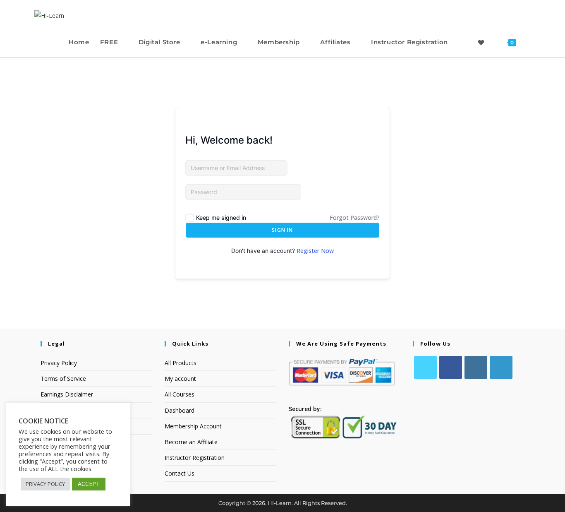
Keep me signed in (221, 217)
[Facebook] (450, 367)
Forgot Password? (355, 217)
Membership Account (193, 426)
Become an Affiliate (191, 442)
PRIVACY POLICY (45, 484)
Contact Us (179, 473)
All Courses (179, 394)
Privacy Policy (59, 363)
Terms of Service (63, 378)
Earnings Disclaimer (67, 394)
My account (180, 378)
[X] (425, 367)
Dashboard (179, 410)
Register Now (315, 251)
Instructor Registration (195, 458)
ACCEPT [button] (89, 484)
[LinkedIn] (501, 367)
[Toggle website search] (529, 42)
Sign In (282, 229)
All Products (180, 363)
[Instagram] (475, 367)
